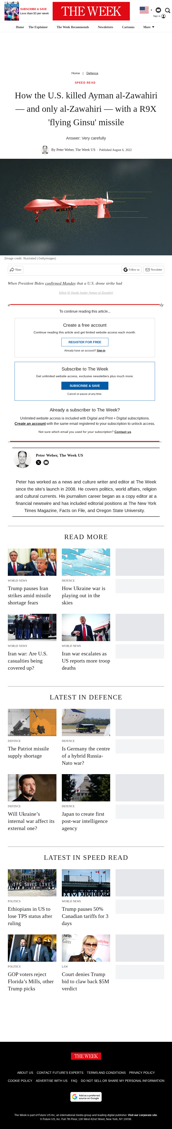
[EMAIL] (47, 462)
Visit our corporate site (142, 1115)
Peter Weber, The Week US (75, 150)
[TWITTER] (39, 462)
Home (75, 73)
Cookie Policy (20, 1080)
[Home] (19, 27)
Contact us (122, 432)
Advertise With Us (51, 1080)
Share (18, 269)
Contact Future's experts (60, 1072)
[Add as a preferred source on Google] (86, 1097)
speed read (85, 82)
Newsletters (105, 27)
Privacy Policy (142, 1072)
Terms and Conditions (106, 1072)
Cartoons (128, 27)
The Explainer (38, 27)
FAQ (74, 1080)
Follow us (134, 269)
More (147, 27)
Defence (92, 73)
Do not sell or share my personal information (122, 1080)
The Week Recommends (73, 27)
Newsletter (156, 269)
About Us (25, 1072)
